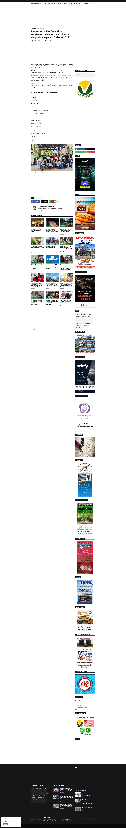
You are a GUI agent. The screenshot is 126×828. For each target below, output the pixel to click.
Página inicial (34, 28)
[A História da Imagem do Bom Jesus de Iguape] (78, 809)
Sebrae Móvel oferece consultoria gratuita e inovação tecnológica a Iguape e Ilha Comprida (51, 248)
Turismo (59, 3)
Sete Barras (85, 325)
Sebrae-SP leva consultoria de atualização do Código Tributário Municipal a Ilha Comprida (37, 266)
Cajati (89, 314)
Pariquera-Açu (79, 323)
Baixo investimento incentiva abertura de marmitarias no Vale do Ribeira (36, 229)
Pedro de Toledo (87, 323)
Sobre (57, 0)
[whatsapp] (80, 152)
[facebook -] (41, 210)
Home (53, 0)
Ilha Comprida (41, 28)
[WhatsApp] (50, 201)
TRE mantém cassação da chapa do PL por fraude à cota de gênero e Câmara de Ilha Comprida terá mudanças (66, 230)
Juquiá (84, 321)
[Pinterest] (52, 201)
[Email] (55, 201)
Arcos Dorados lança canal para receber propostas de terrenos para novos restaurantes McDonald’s (88, 801)
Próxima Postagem (68, 329)
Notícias (86, 3)
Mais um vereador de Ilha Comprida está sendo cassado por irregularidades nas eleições (66, 302)
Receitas (77, 702)
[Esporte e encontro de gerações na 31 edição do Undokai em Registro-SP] (56, 790)
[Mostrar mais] (57, 201)
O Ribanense (78, 709)
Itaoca (47, 793)
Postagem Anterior (36, 329)
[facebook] (80, 149)
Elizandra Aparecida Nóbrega (45, 206)
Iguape (89, 316)
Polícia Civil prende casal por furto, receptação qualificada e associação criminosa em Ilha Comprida (52, 229)
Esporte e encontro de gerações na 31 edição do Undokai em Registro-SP (66, 789)
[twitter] (90, 149)
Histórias (65, 3)
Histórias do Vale (83, 0)
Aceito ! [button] (5, 824)
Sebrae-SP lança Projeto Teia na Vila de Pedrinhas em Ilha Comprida (52, 301)
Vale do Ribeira (78, 3)
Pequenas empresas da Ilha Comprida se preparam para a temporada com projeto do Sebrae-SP (52, 266)
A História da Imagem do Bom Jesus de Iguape (87, 808)
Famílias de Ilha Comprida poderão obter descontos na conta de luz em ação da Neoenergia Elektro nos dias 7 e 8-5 (37, 249)
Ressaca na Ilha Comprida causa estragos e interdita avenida (37, 301)
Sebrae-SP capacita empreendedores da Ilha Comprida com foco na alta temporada (52, 285)
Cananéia (78, 316)
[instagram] (42, 210)
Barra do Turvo (83, 314)
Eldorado (84, 316)
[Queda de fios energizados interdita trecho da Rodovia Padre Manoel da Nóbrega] (56, 806)
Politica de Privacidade (63, 0)
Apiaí (77, 314)
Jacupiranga (78, 321)
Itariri (91, 318)
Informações (51, 3)
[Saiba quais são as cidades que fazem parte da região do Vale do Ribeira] (78, 794)
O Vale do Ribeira (40, 826)
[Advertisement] (63, 17)
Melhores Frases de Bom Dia (81, 707)
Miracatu (90, 321)
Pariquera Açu (41, 797)
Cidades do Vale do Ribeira (73, 0)
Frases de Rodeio (79, 705)
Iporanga (86, 318)
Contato (88, 0)
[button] (90, 3)
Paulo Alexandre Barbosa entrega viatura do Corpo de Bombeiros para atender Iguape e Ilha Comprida (37, 285)
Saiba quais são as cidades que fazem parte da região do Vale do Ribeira (88, 794)
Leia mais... (9, 821)
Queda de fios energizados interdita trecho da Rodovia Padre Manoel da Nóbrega (66, 805)
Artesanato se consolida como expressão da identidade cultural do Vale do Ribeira (66, 248)
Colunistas (93, 0)
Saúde (71, 3)
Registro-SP (78, 325)
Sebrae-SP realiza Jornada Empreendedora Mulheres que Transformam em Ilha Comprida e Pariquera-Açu (66, 285)
